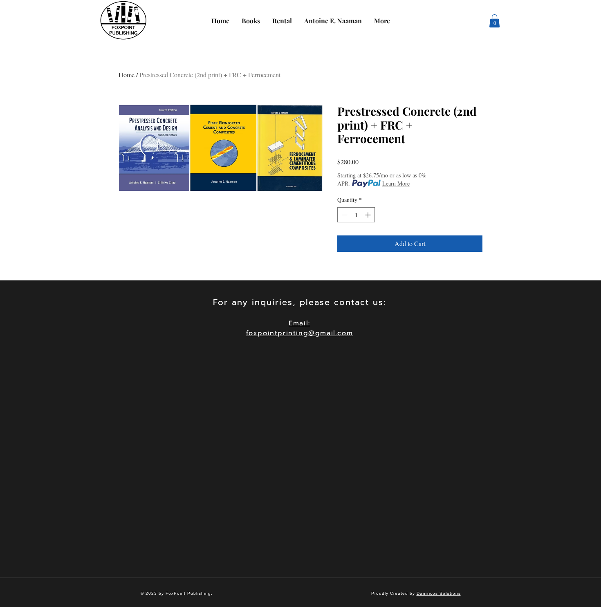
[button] (494, 20)
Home (127, 74)
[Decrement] (344, 215)
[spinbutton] (356, 215)
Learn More (396, 183)
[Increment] (368, 215)
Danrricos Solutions (439, 593)
